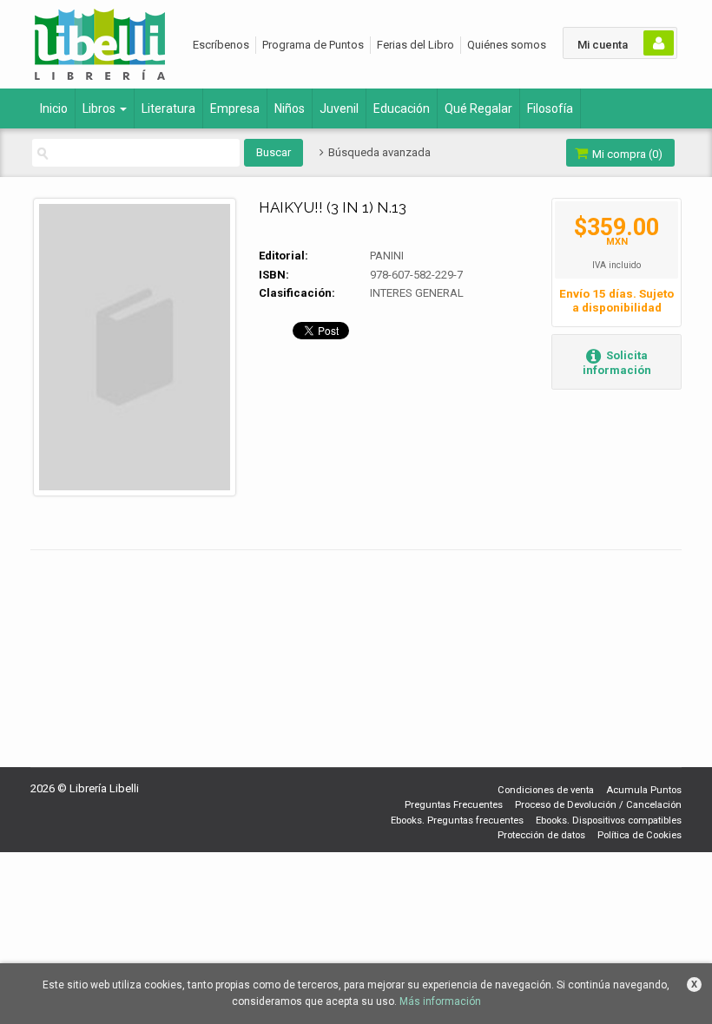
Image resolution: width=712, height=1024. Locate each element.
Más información (440, 1001)
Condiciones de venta (546, 790)
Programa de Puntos (313, 44)
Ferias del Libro (415, 44)
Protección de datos (541, 835)
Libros (100, 108)
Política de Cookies (639, 835)
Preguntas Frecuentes (454, 805)
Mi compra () (626, 154)
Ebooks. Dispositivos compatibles (609, 820)
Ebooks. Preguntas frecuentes (457, 820)
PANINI (387, 255)
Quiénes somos (506, 44)
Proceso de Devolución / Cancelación (598, 805)
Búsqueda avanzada (378, 152)
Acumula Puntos (644, 790)
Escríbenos (221, 44)
